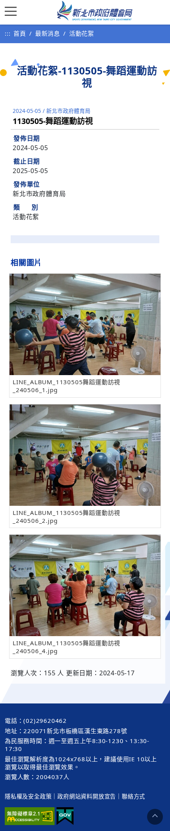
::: (7, 33)
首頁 (19, 33)
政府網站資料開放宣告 (86, 796)
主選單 (12, 10)
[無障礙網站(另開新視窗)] (30, 816)
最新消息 (47, 33)
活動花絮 (81, 33)
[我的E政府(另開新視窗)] (65, 816)
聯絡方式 (133, 796)
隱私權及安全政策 (28, 796)
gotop (155, 817)
